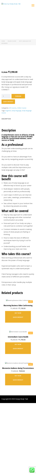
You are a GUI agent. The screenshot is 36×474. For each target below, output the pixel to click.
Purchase (18, 96)
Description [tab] (6, 119)
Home (3, 41)
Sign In (16, 471)
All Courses (12, 108)
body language (16, 111)
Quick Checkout (8, 102)
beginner (8, 111)
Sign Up (11, 471)
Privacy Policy (10, 442)
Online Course (12, 41)
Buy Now (18, 313)
